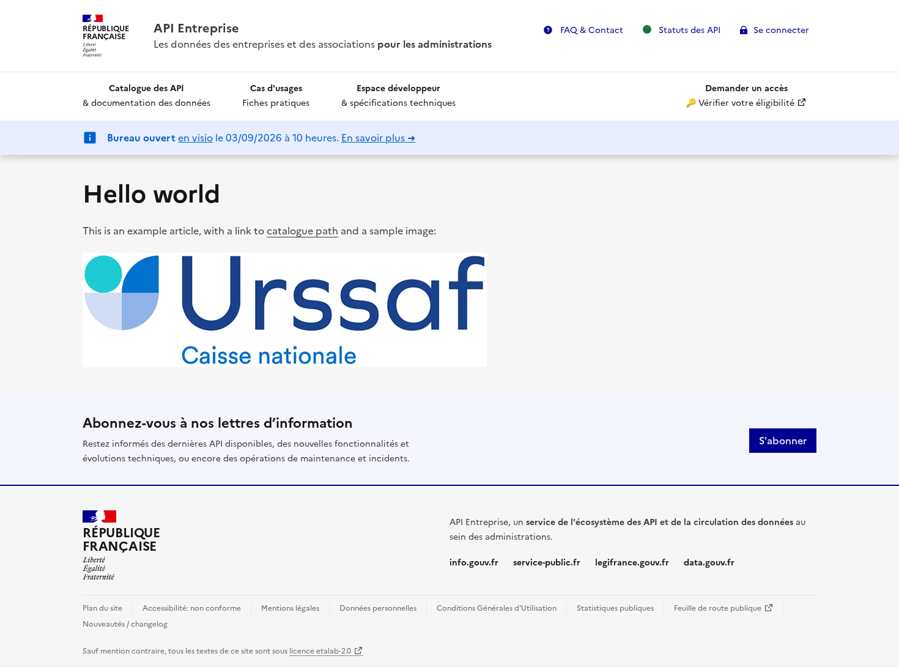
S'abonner (783, 440)
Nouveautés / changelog (125, 624)
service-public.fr (546, 562)
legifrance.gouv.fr (632, 562)
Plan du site (102, 608)
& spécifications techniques (398, 96)
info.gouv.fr (474, 562)
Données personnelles (377, 608)
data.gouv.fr (709, 562)
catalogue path (302, 230)
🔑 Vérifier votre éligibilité (751, 96)
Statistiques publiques (615, 608)
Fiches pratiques (275, 96)
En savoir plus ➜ (378, 137)
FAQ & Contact (590, 30)
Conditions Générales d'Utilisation (497, 608)
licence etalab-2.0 (326, 651)
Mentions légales (290, 608)
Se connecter (781, 30)
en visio (195, 137)
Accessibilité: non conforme (191, 608)
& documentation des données (146, 96)
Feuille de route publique (724, 608)
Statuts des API (693, 30)
